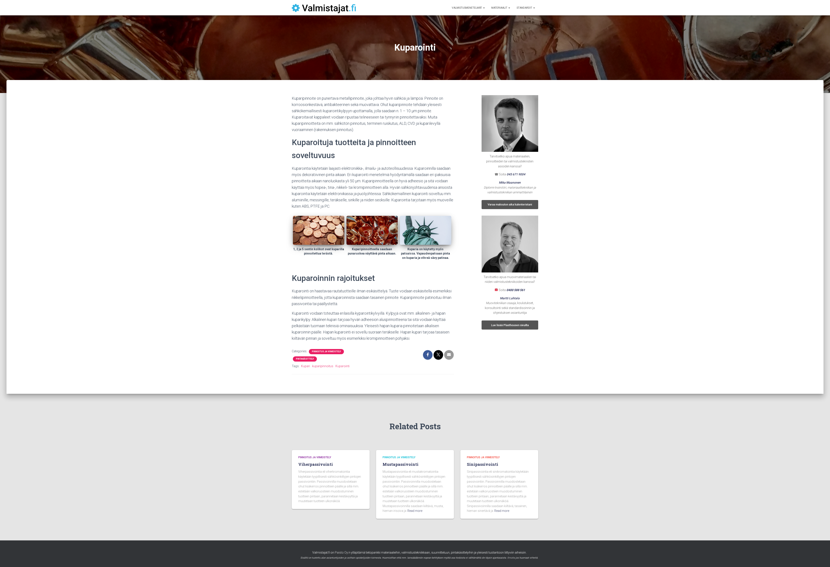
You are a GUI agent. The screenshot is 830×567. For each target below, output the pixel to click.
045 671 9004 (516, 174)
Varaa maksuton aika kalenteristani (510, 204)
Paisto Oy (341, 552)
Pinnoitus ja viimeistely (326, 351)
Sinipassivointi (482, 464)
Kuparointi (342, 366)
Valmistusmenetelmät (467, 7)
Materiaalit (499, 7)
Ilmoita (511, 557)
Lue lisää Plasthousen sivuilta (510, 325)
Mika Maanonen (510, 182)
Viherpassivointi (315, 464)
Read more (414, 511)
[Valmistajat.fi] (324, 7)
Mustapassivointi (400, 464)
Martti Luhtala (510, 298)
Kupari (305, 366)
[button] (484, 7)
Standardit (525, 7)
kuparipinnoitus (322, 366)
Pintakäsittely (305, 359)
